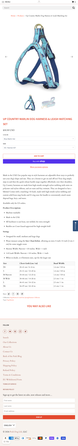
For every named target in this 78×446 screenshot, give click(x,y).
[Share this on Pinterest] (17, 293)
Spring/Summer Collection (32, 297)
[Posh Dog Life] (39, 2)
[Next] (72, 56)
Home (13, 16)
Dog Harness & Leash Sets (17, 297)
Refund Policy (9, 370)
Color (5, 135)
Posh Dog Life (16, 431)
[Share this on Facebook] (13, 293)
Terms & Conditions (12, 375)
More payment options (39, 167)
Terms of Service (9, 384)
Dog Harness (10, 300)
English (8, 425)
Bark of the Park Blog (12, 356)
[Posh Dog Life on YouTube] (10, 332)
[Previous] (6, 56)
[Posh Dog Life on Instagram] (20, 332)
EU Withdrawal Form (12, 379)
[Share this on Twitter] (8, 293)
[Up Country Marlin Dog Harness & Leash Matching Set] (39, 56)
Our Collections (10, 342)
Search (6, 337)
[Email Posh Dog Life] (26, 332)
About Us (7, 347)
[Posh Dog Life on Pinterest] (15, 332)
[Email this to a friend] (22, 293)
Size (4, 144)
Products (20, 16)
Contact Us (8, 351)
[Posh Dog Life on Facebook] (5, 332)
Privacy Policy (9, 361)
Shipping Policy (10, 365)
